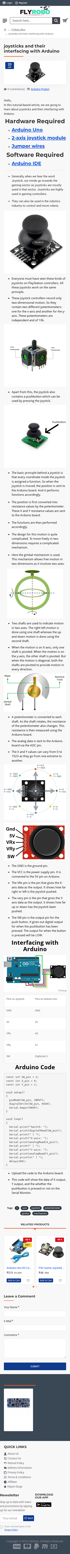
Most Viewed (52, 1381)
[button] (33, 1286)
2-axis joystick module (39, 137)
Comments (10, 1335)
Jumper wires (28, 146)
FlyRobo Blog (18, 29)
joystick (36, 1208)
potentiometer (52, 1208)
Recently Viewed (20, 1381)
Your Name (10, 1307)
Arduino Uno (27, 129)
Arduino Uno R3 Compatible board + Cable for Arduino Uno (20, 1267)
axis (24, 1208)
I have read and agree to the (17, 1528)
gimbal (25, 1213)
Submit (35, 1366)
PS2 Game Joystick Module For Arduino (52, 1267)
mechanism (40, 1213)
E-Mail (7, 1321)
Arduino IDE (26, 163)
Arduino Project (40, 89)
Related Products (35, 1224)
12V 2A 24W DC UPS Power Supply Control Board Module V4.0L (18, 1419)
